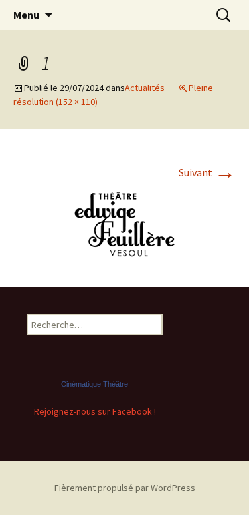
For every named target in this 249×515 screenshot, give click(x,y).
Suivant (207, 172)
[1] (124, 223)
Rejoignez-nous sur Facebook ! (95, 411)
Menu (26, 14)
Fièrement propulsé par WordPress (124, 488)
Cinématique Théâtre (94, 384)
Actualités (145, 88)
